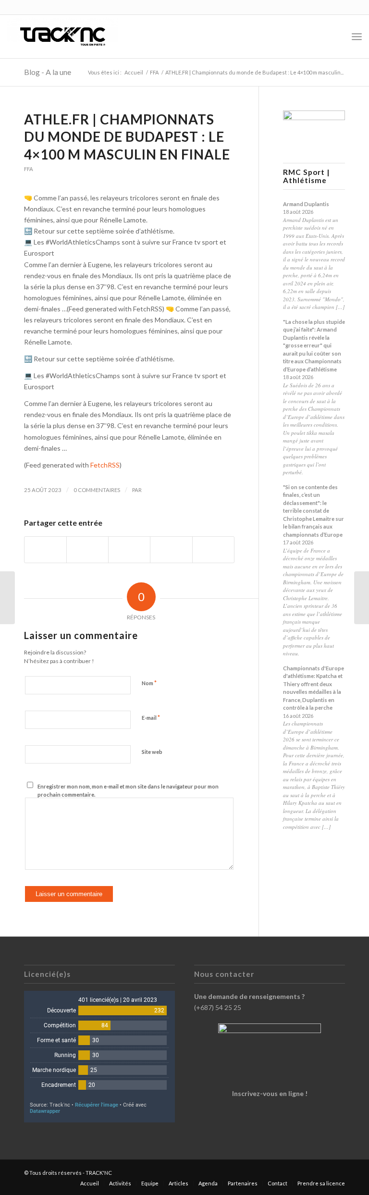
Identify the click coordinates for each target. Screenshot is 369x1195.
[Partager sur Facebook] (45, 550)
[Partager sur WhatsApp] (129, 550)
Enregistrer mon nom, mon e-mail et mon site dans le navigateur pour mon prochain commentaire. (128, 790)
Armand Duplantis (306, 204)
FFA (28, 169)
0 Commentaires (97, 490)
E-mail (151, 717)
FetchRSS (105, 465)
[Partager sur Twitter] (87, 550)
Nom (149, 683)
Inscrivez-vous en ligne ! (270, 1093)
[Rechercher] (335, 36)
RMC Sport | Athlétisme (306, 176)
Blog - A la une (47, 71)
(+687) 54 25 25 (217, 1007)
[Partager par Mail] (213, 550)
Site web (152, 752)
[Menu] (357, 36)
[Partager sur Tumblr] (171, 550)
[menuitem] (335, 36)
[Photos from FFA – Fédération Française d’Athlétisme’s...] (7, 597)
